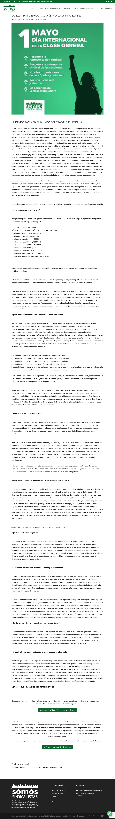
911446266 (7, 1)
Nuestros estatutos (58, 799)
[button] (109, 813)
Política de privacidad (75, 816)
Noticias (100, 8)
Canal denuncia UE (87, 8)
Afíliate (40, 8)
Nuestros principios (52, 8)
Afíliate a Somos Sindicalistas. (57, 747)
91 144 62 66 (80, 795)
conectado (34, 768)
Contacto (108, 8)
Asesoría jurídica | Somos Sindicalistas (57, 710)
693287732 (17, 1)
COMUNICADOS (41, 19)
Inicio (33, 8)
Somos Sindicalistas (20, 19)
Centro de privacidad (39, 816)
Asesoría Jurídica (57, 793)
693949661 (25, 1)
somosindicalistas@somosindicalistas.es (89, 790)
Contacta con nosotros (59, 802)
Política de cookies (57, 816)
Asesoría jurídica (70, 8)
